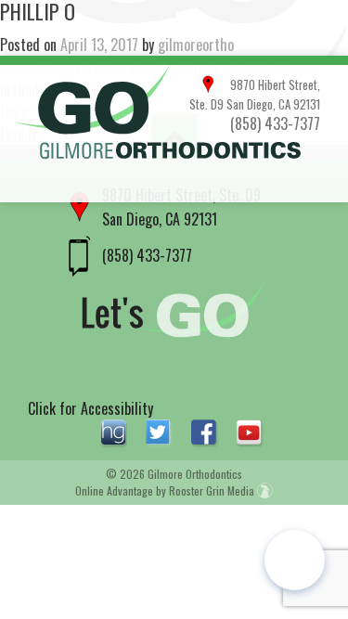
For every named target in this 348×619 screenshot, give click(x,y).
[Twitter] (161, 431)
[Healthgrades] (115, 431)
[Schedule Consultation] (294, 560)
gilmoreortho (196, 44)
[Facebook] (206, 431)
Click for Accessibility (90, 408)
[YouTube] (250, 431)
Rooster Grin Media (213, 490)
